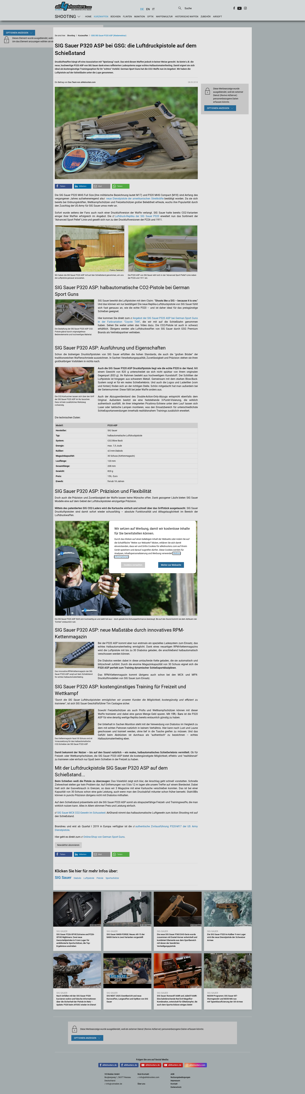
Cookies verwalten (133, 565)
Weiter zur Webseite (171, 565)
